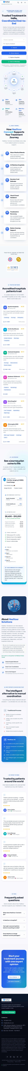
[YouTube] (17, 1057)
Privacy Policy (10, 1061)
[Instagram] (10, 1057)
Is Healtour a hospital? (10, 920)
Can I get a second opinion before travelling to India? (11, 927)
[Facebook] (7, 1057)
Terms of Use (18, 1061)
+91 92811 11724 (7, 1020)
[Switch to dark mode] (21, 2)
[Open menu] (25, 2)
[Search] (18, 2)
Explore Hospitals (14, 57)
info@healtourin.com (9, 1023)
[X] (21, 1057)
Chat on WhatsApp (15, 61)
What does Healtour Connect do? (12, 913)
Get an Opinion (15, 53)
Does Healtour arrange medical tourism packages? (11, 934)
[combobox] (14, 39)
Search (15, 47)
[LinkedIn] (14, 1057)
